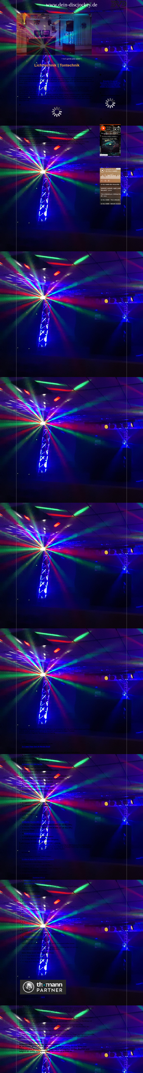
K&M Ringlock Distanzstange (35, 834)
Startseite (25, 11)
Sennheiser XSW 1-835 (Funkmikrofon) (37, 880)
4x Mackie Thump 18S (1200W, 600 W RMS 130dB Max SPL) (45, 822)
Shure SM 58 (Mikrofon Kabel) (34, 883)
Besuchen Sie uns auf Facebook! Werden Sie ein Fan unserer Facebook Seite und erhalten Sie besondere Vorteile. (110, 83)
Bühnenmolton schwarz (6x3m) (34, 937)
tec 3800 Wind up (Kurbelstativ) (38, 931)
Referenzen (38, 11)
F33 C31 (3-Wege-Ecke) (32, 895)
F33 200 (27, 919)
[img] (118, 4)
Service (51, 11)
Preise (62, 11)
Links (108, 11)
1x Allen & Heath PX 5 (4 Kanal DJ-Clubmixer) (38, 859)
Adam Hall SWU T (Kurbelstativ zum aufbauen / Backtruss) (44, 928)
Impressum (118, 11)
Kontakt (83, 11)
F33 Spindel (28, 910)
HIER (43, 997)
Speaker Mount (29, 925)
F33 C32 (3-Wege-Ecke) (32, 898)
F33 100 (27, 916)
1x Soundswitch (27, 793)
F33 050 (27, 913)
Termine (72, 11)
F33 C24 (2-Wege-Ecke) (32, 901)
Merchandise (96, 11)
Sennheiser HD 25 (39, 877)
